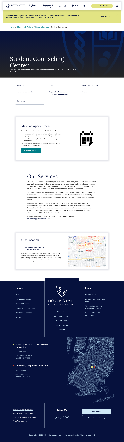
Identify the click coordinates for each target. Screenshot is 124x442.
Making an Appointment (26, 92)
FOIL (14, 417)
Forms (84, 92)
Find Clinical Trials (92, 295)
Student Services (42, 27)
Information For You (101, 6)
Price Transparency (20, 421)
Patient (18, 295)
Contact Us (62, 330)
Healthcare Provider (24, 313)
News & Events (75, 6)
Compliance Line (30, 413)
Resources (21, 101)
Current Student (22, 304)
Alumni (18, 317)
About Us (20, 85)
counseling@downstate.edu (23, 18)
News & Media (62, 321)
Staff (51, 85)
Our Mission (62, 312)
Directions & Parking (96, 418)
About (85, 6)
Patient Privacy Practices (23, 410)
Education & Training (48, 6)
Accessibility (17, 413)
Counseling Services (90, 85)
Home (12, 27)
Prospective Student (24, 299)
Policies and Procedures (27, 417)
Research (62, 6)
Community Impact (62, 316)
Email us (103, 16)
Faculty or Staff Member (25, 308)
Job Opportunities (62, 325)
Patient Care (32, 6)
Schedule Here (29, 150)
